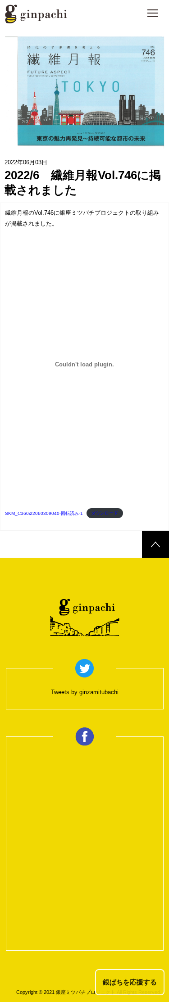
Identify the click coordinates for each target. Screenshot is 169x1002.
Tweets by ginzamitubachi (85, 692)
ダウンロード (104, 513)
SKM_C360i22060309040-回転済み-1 (44, 513)
